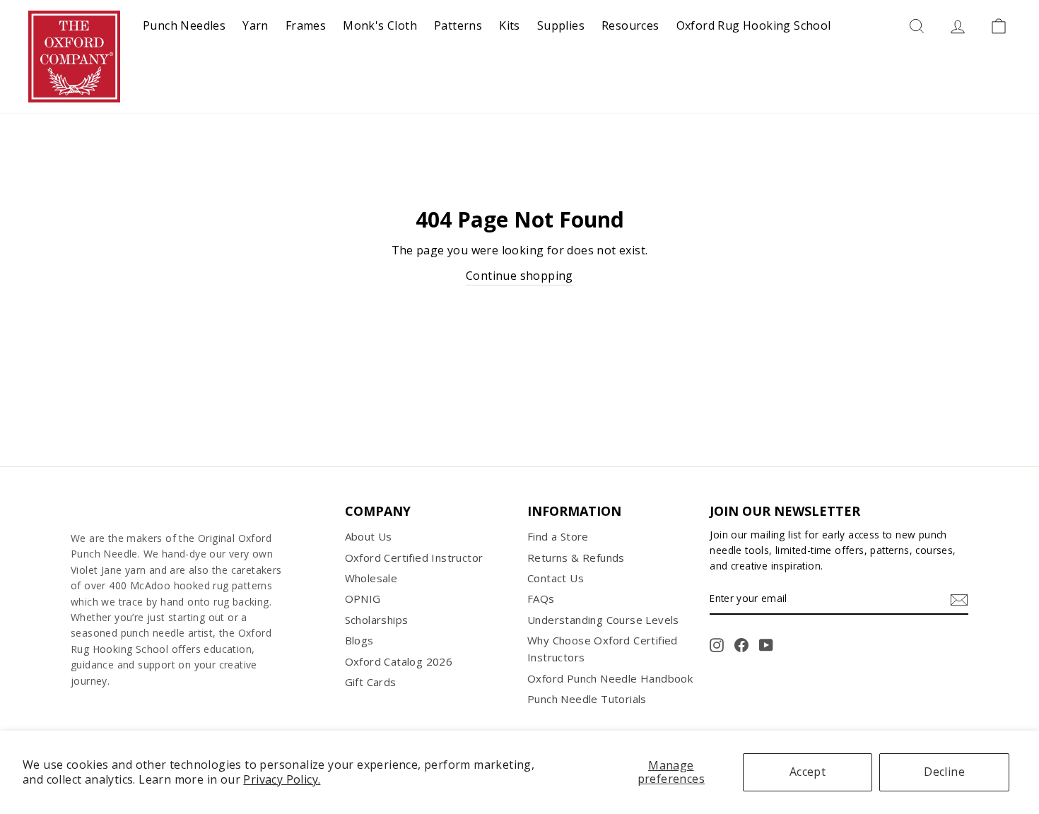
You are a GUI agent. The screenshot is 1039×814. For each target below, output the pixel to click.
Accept (807, 771)
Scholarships (377, 620)
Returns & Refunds (576, 557)
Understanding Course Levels (603, 620)
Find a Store (558, 536)
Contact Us (555, 578)
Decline (944, 771)
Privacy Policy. (281, 779)
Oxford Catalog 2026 (399, 661)
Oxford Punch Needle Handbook (610, 678)
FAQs (541, 598)
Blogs (359, 640)
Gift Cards (371, 682)
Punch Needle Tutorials (587, 699)
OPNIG (363, 598)
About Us (368, 536)
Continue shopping (519, 275)
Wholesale (371, 578)
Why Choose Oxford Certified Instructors (602, 648)
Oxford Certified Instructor (414, 557)
